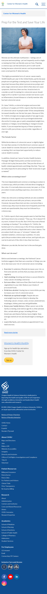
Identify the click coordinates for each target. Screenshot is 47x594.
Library (4, 509)
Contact (4, 425)
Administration (7, 501)
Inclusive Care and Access (12, 562)
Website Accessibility (9, 449)
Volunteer (5, 463)
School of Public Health (9, 533)
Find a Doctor (6, 475)
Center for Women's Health (17, 4)
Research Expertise (8, 515)
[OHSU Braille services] (5, 569)
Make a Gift (5, 446)
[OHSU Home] (3, 4)
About (4, 498)
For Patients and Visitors (10, 480)
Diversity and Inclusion (9, 454)
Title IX (4, 460)
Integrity (5, 452)
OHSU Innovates (7, 512)
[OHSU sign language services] (11, 569)
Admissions (5, 538)
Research (5, 495)
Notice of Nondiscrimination (11, 417)
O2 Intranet (6, 550)
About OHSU (7, 437)
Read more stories (11, 332)
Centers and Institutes (9, 504)
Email (3, 553)
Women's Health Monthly (16, 343)
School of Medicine (8, 524)
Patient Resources (9, 469)
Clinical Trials (6, 483)
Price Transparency (8, 486)
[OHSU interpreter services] (17, 569)
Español (4, 428)
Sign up (9, 360)
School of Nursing (8, 527)
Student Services (7, 541)
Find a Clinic (6, 478)
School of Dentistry (8, 530)
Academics (6, 521)
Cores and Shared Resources (11, 507)
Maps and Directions (9, 440)
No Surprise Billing (8, 489)
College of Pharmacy (9, 535)
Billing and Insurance (9, 472)
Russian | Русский (8, 431)
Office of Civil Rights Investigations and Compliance (19, 457)
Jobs (3, 443)
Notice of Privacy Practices (11, 415)
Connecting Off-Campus (10, 556)
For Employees (8, 547)
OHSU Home (6, 423)
